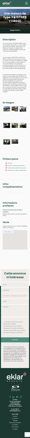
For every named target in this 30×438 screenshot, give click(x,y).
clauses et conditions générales (16, 170)
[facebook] (9, 397)
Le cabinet (15, 418)
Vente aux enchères (15, 422)
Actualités (15, 424)
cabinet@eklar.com (15, 410)
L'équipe (15, 420)
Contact (15, 429)
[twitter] (17, 397)
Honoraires (15, 427)
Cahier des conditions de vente (16, 168)
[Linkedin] (13, 397)
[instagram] (20, 397)
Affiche (9, 163)
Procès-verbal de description (16, 165)
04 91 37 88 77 (15, 409)
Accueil (15, 416)
